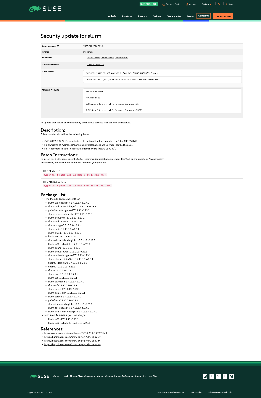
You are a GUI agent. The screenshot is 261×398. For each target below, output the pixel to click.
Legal (65, 376)
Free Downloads (223, 16)
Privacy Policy (213, 392)
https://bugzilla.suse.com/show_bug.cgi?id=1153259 (72, 336)
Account (193, 4)
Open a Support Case (43, 392)
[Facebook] (211, 376)
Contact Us (203, 16)
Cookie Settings (196, 392)
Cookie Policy (227, 392)
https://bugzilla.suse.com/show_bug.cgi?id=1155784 (72, 340)
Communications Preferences (119, 376)
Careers (56, 376)
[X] (218, 376)
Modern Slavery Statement (82, 376)
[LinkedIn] (225, 376)
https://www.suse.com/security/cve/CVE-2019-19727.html (75, 333)
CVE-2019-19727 (95, 64)
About (100, 376)
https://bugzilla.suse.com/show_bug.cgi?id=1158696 (72, 344)
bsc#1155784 (107, 57)
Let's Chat (152, 376)
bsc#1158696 (121, 57)
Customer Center (173, 4)
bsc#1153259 (93, 57)
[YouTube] (205, 376)
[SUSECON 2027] (149, 4)
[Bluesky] (231, 376)
